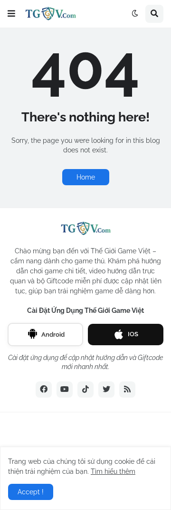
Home (85, 177)
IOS (133, 334)
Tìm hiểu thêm (113, 471)
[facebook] (44, 389)
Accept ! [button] (31, 492)
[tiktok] (85, 389)
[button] (11, 14)
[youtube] (65, 389)
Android (53, 334)
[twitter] (106, 389)
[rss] (127, 389)
